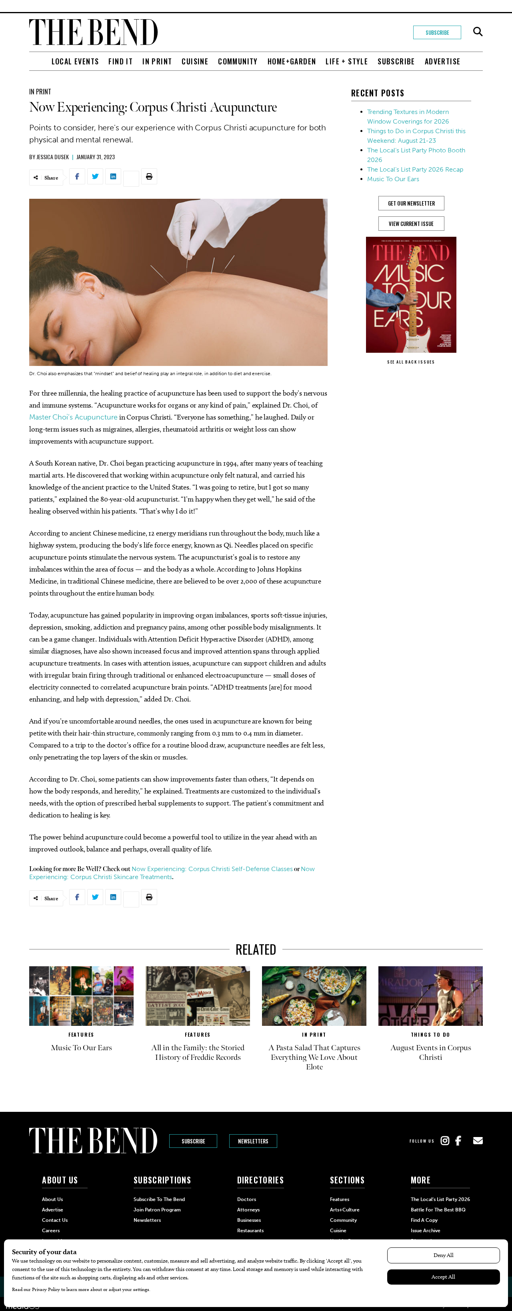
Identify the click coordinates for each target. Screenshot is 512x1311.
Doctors (246, 1199)
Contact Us (55, 1220)
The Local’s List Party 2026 (440, 1199)
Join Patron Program (157, 1210)
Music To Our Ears (393, 179)
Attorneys (248, 1210)
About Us (52, 1199)
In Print (157, 61)
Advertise (443, 61)
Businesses (249, 1220)
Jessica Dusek (52, 156)
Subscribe (437, 32)
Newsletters (253, 1141)
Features (81, 1034)
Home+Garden (292, 61)
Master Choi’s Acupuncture (73, 417)
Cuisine (195, 61)
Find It (120, 61)
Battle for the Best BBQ (438, 1210)
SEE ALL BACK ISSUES (411, 362)
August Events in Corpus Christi (430, 1052)
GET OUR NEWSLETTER (411, 203)
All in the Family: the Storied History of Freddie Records (197, 1052)
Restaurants (250, 1230)
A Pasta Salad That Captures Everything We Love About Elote (314, 1057)
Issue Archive (425, 1230)
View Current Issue (411, 224)
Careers (51, 1230)
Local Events (75, 61)
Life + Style (347, 61)
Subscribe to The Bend (159, 1199)
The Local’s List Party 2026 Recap (415, 169)
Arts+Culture (345, 1210)
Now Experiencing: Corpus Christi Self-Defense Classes (212, 869)
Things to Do (431, 1034)
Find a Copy (424, 1220)
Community (238, 61)
